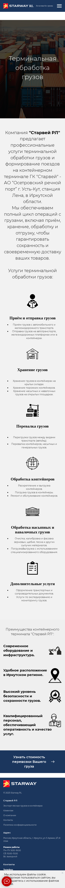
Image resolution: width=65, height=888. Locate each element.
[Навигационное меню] (59, 6)
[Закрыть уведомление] (62, 873)
